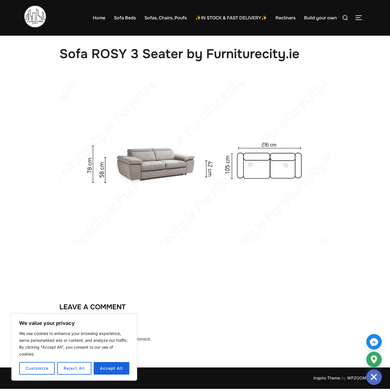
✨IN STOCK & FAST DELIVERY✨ (231, 18)
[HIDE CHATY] (374, 377)
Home (99, 18)
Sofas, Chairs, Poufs (165, 18)
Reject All (74, 368)
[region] (74, 347)
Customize (37, 368)
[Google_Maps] (374, 359)
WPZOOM (356, 377)
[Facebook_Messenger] (374, 341)
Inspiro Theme (326, 377)
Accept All (111, 368)
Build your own (320, 18)
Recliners (285, 18)
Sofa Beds (125, 18)
